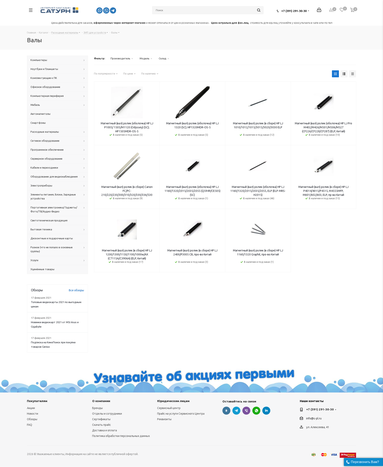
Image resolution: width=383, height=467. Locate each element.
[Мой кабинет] (319, 10)
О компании (101, 401)
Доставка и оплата (104, 430)
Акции (31, 408)
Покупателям (37, 401)
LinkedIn (266, 411)
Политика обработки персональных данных (121, 436)
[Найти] (259, 10)
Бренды (97, 408)
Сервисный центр (169, 408)
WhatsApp (256, 411)
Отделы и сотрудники (107, 413)
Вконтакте (226, 411)
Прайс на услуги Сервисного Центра (180, 413)
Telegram (236, 411)
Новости (32, 413)
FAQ (29, 424)
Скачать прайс (101, 424)
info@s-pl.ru (314, 418)
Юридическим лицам (173, 401)
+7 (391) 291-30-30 (294, 11)
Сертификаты (101, 419)
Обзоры (32, 419)
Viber (246, 411)
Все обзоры (76, 290)
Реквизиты (164, 419)
